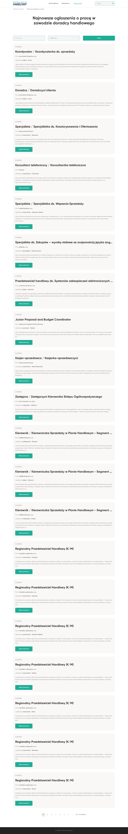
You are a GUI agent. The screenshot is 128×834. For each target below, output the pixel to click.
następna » (83, 814)
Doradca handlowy (18, 9)
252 (77, 814)
